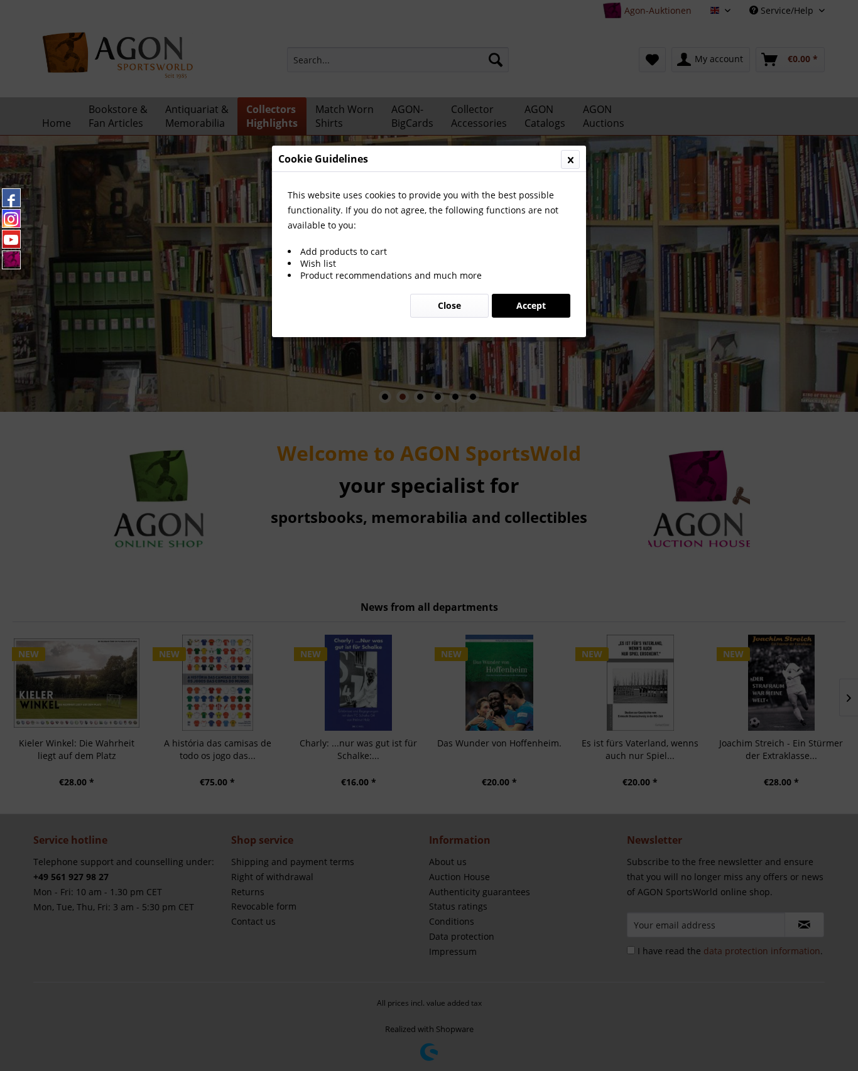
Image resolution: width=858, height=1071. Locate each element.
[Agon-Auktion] (11, 259)
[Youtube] (11, 239)
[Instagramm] (11, 218)
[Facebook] (11, 197)
